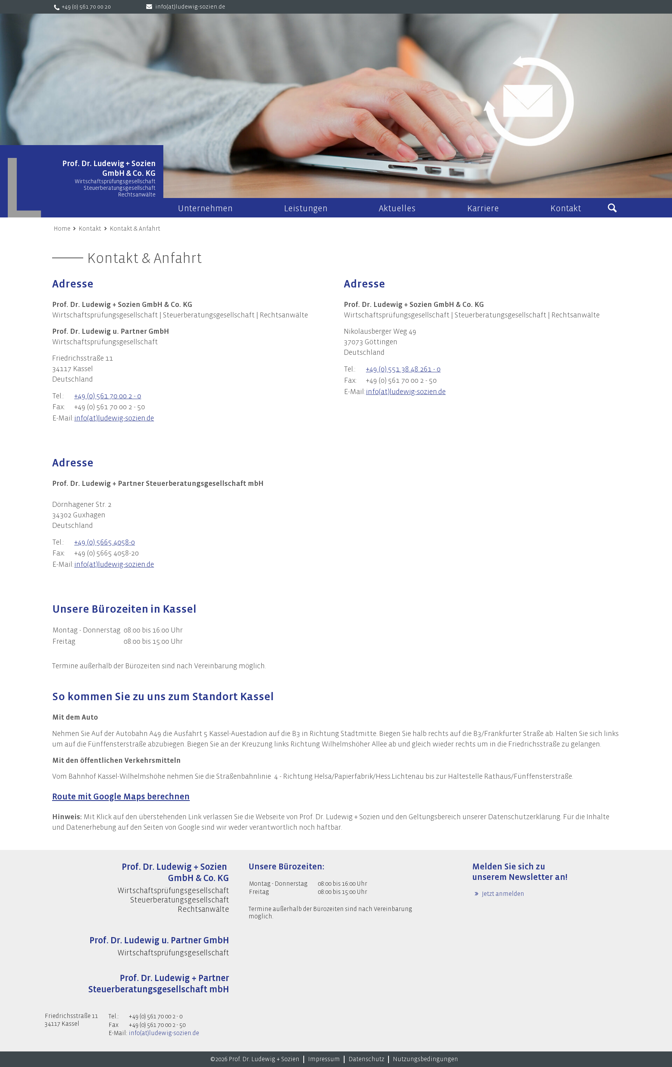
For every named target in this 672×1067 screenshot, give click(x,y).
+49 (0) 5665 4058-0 (104, 542)
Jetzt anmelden (502, 893)
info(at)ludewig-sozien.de (190, 7)
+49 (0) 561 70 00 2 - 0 (107, 396)
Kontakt (90, 228)
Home (62, 228)
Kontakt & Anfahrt (135, 228)
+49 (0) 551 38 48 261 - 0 (403, 369)
